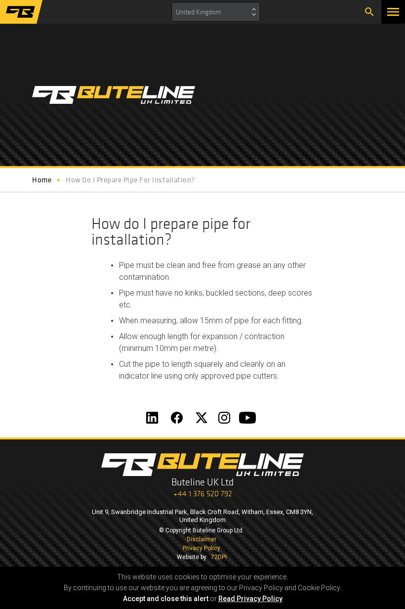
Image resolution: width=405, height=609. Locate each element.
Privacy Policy (201, 548)
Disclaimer (201, 539)
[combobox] (215, 12)
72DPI (219, 557)
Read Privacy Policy (250, 599)
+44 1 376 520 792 (202, 493)
